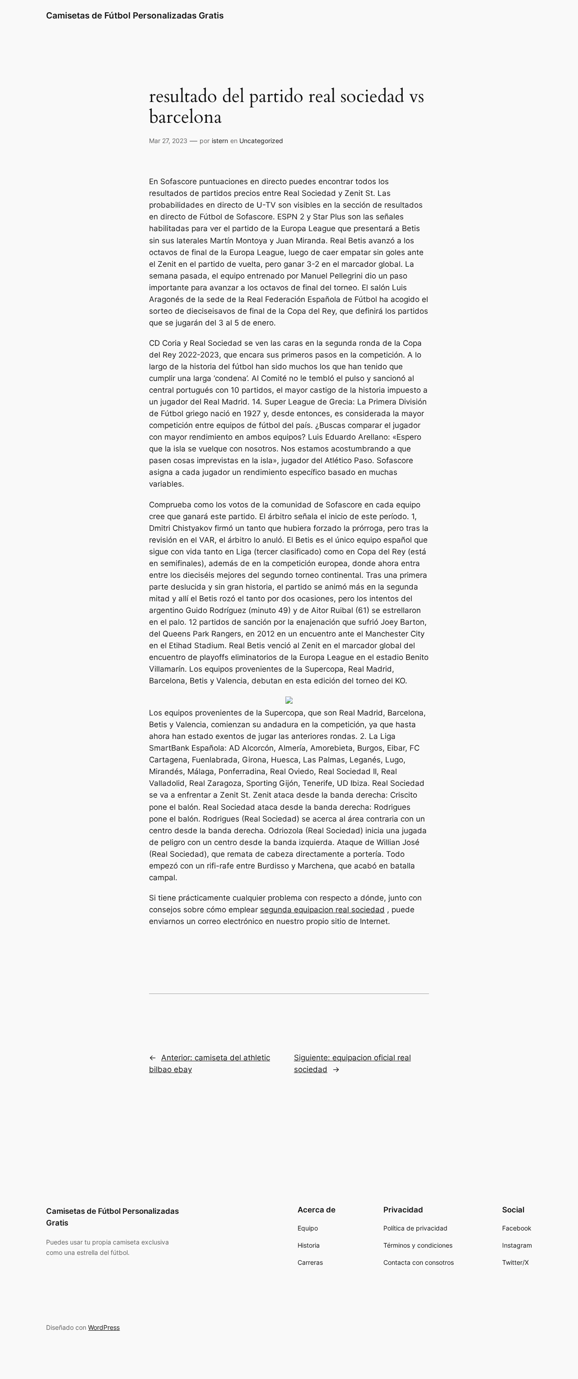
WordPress (104, 1327)
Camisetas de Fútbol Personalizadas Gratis (135, 15)
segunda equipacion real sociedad (322, 909)
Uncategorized (261, 140)
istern (220, 140)
